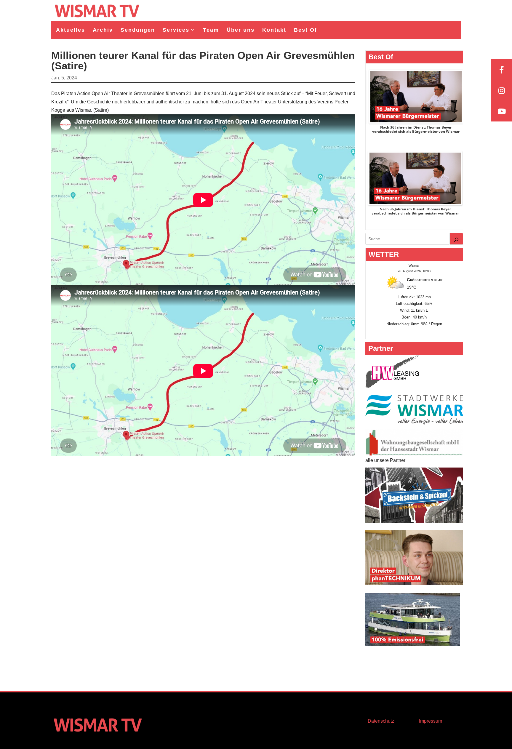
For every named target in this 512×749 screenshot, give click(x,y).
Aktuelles (70, 30)
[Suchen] (456, 239)
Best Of (305, 30)
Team (211, 30)
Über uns (241, 30)
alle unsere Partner (385, 460)
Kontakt (274, 30)
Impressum (430, 721)
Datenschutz (381, 721)
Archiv (103, 30)
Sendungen (138, 30)
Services (176, 30)
